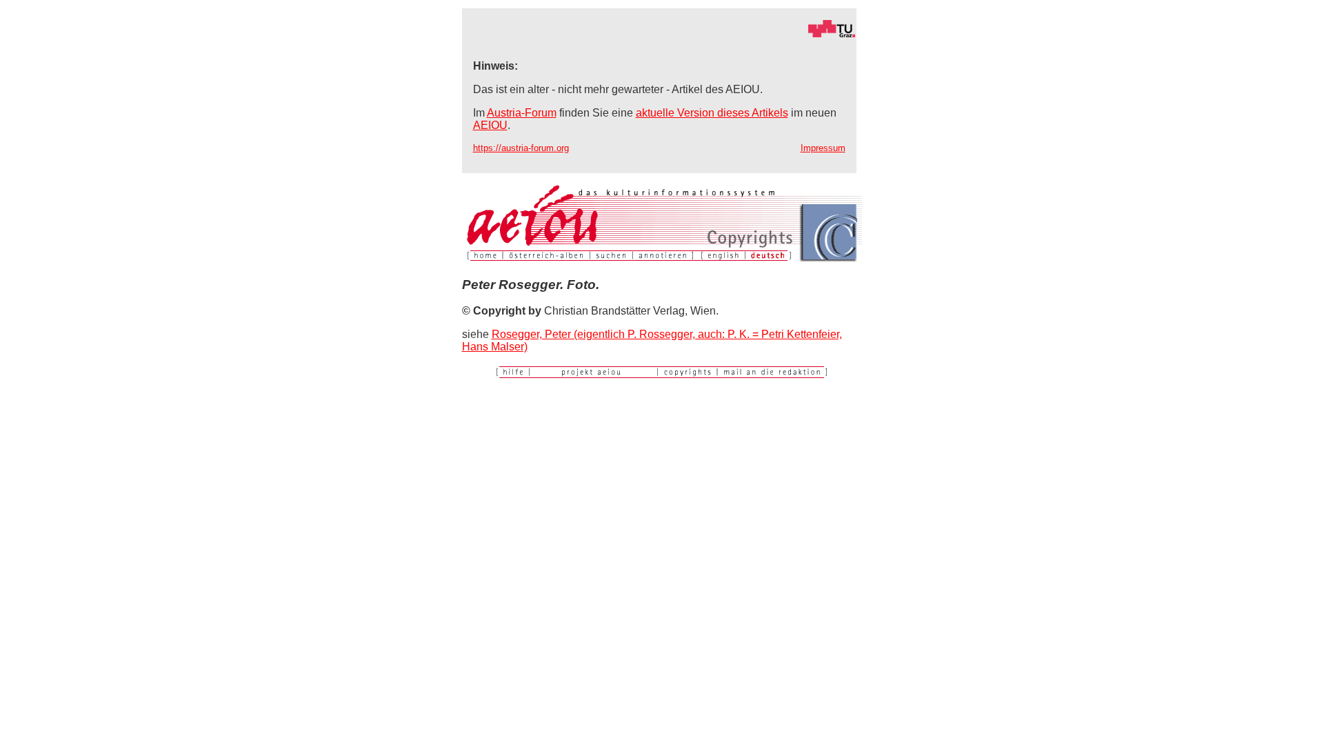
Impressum (823, 148)
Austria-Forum (521, 113)
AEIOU (490, 125)
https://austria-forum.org (521, 148)
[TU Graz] (659, 34)
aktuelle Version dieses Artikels (712, 113)
